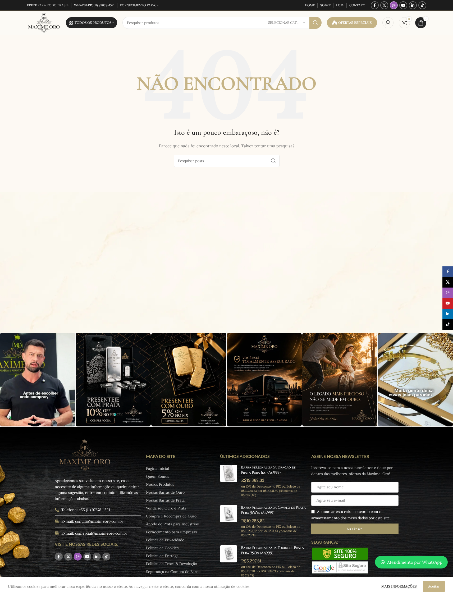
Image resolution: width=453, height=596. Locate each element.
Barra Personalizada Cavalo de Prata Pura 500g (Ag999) (273, 510)
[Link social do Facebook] (375, 5)
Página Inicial (157, 468)
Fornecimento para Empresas (171, 532)
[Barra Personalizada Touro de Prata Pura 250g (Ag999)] (228, 561)
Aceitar (434, 586)
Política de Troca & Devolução (171, 563)
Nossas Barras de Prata (165, 500)
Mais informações (399, 586)
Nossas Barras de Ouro (165, 492)
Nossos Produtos (160, 484)
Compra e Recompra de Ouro (171, 516)
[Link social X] (384, 5)
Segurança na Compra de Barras (173, 571)
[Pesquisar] (315, 23)
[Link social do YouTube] (403, 5)
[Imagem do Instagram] (37, 380)
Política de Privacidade (165, 540)
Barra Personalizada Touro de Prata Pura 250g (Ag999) (272, 550)
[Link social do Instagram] (394, 5)
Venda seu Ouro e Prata (166, 508)
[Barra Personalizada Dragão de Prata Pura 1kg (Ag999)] (228, 481)
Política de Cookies (162, 547)
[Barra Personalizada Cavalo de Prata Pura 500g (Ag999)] (228, 521)
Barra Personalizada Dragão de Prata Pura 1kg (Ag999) (268, 470)
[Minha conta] (388, 22)
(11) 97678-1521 (94, 5)
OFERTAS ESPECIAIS (355, 22)
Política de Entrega (162, 555)
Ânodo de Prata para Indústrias (172, 524)
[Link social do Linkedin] (413, 5)
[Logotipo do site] (44, 22)
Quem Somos (157, 476)
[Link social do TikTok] (422, 5)
